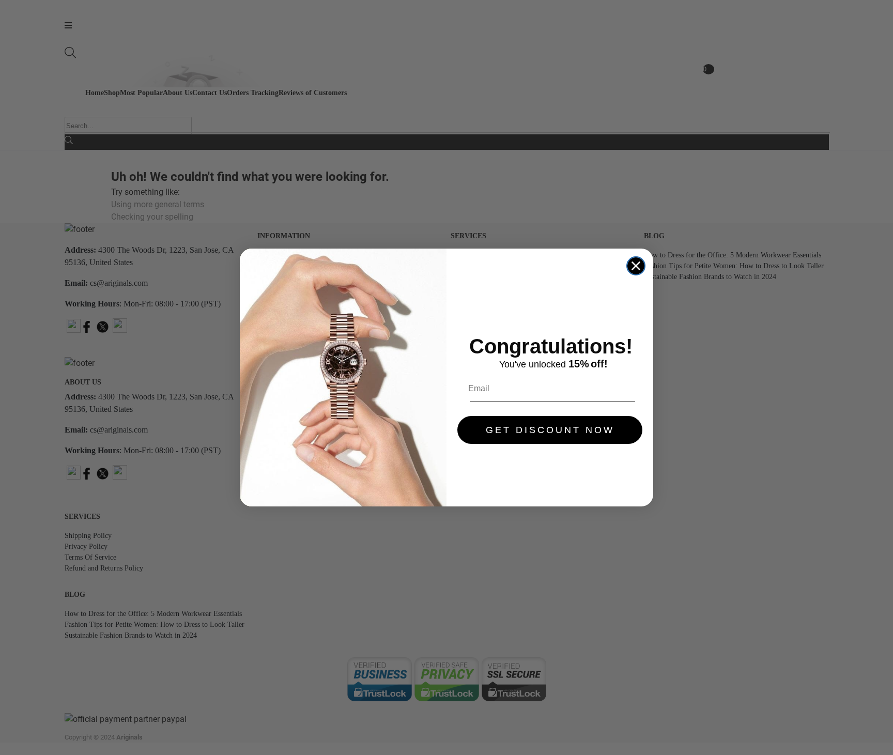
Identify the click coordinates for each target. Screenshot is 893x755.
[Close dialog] (636, 266)
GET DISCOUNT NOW (550, 430)
